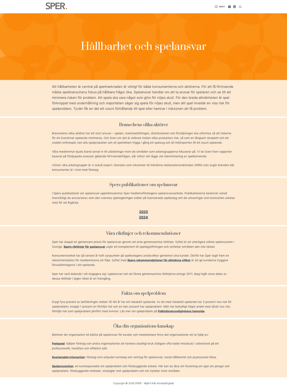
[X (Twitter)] (229, 6)
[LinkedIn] (234, 6)
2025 (143, 212)
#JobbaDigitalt (165, 383)
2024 (143, 217)
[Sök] (240, 6)
